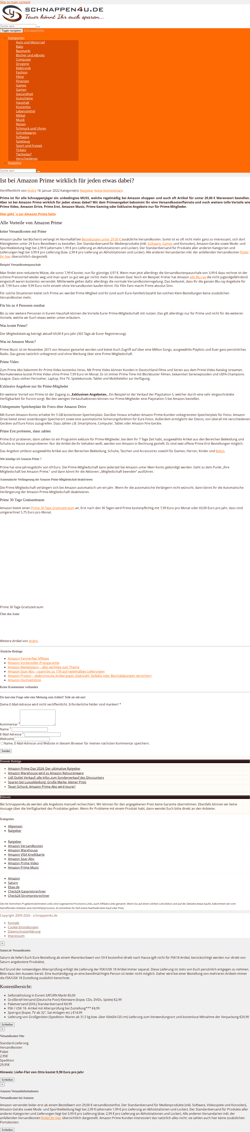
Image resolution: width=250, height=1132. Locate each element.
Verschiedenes (27, 158)
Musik (20, 120)
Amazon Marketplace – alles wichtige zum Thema (43, 667)
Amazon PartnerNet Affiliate (28, 658)
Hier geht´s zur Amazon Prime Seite (28, 214)
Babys (220, 451)
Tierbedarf (23, 154)
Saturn (13, 883)
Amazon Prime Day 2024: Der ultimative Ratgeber (44, 768)
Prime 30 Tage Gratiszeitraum (52, 508)
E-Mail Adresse (12, 734)
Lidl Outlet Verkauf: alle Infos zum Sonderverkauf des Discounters (56, 777)
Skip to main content (15, 2)
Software (22, 137)
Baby (19, 46)
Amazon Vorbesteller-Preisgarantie (33, 663)
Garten (21, 90)
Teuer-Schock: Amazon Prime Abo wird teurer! (41, 786)
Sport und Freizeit (29, 146)
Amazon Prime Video (23, 863)
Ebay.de (14, 887)
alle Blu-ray (198, 277)
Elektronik (23, 68)
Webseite (7, 739)
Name (5, 729)
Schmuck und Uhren (31, 128)
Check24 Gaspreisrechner (27, 891)
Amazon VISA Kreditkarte (26, 854)
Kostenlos (23, 107)
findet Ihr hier (51, 1118)
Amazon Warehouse (23, 850)
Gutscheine (24, 98)
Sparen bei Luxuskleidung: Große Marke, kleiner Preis (47, 782)
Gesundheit (24, 94)
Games (21, 85)
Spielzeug (23, 141)
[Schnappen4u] (53, 21)
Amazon (14, 878)
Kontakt (13, 923)
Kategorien (16, 38)
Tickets (21, 150)
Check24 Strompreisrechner (28, 895)
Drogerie (22, 64)
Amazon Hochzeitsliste (24, 680)
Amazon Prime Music (23, 867)
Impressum (16, 936)
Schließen (7, 1024)
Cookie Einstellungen (23, 927)
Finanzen (22, 81)
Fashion (22, 72)
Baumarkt (23, 51)
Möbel (20, 115)
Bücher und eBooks (30, 55)
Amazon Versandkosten (25, 846)
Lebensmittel (25, 111)
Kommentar (10, 724)
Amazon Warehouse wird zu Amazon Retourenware (46, 773)
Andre (31, 190)
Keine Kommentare (108, 190)
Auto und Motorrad (30, 42)
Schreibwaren (26, 133)
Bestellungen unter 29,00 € (102, 239)
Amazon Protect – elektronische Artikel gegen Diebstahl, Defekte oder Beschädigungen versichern (80, 676)
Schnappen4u (34, 30)
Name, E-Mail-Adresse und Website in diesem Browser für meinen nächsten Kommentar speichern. (77, 743)
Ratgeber (15, 163)
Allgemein (15, 826)
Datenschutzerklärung (24, 931)
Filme (20, 77)
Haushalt (22, 102)
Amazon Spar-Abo (21, 859)
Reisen (21, 124)
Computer (23, 59)
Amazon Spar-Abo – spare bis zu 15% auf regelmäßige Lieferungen (56, 671)
